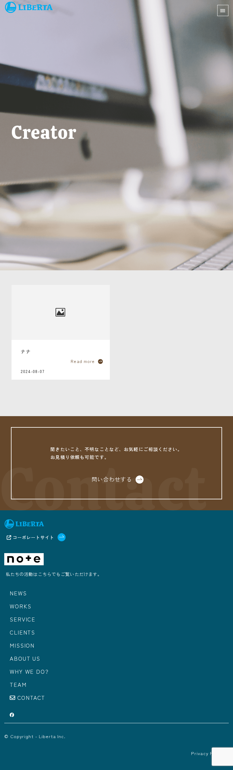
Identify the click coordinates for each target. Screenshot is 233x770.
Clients (22, 632)
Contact (31, 697)
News (18, 593)
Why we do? (29, 671)
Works (20, 606)
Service (22, 619)
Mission (22, 645)
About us (25, 658)
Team (18, 684)
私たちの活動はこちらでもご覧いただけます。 (54, 574)
